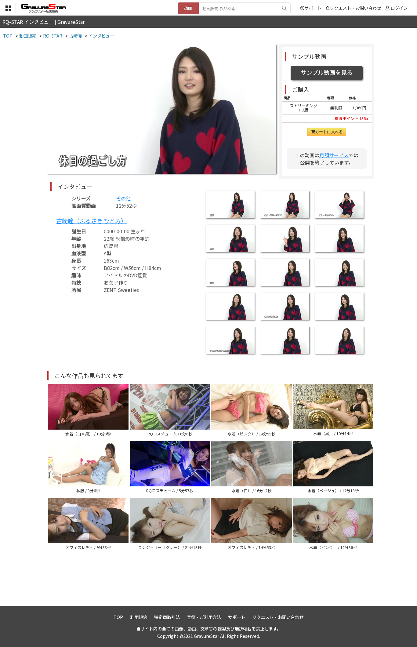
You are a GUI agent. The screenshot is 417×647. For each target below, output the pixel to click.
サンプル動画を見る (327, 72)
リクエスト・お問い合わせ (355, 8)
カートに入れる (329, 131)
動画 (188, 8)
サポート (312, 8)
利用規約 (138, 617)
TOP (118, 617)
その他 (123, 198)
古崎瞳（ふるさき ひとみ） (91, 220)
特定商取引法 (167, 617)
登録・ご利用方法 (204, 617)
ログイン (399, 8)
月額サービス (334, 155)
